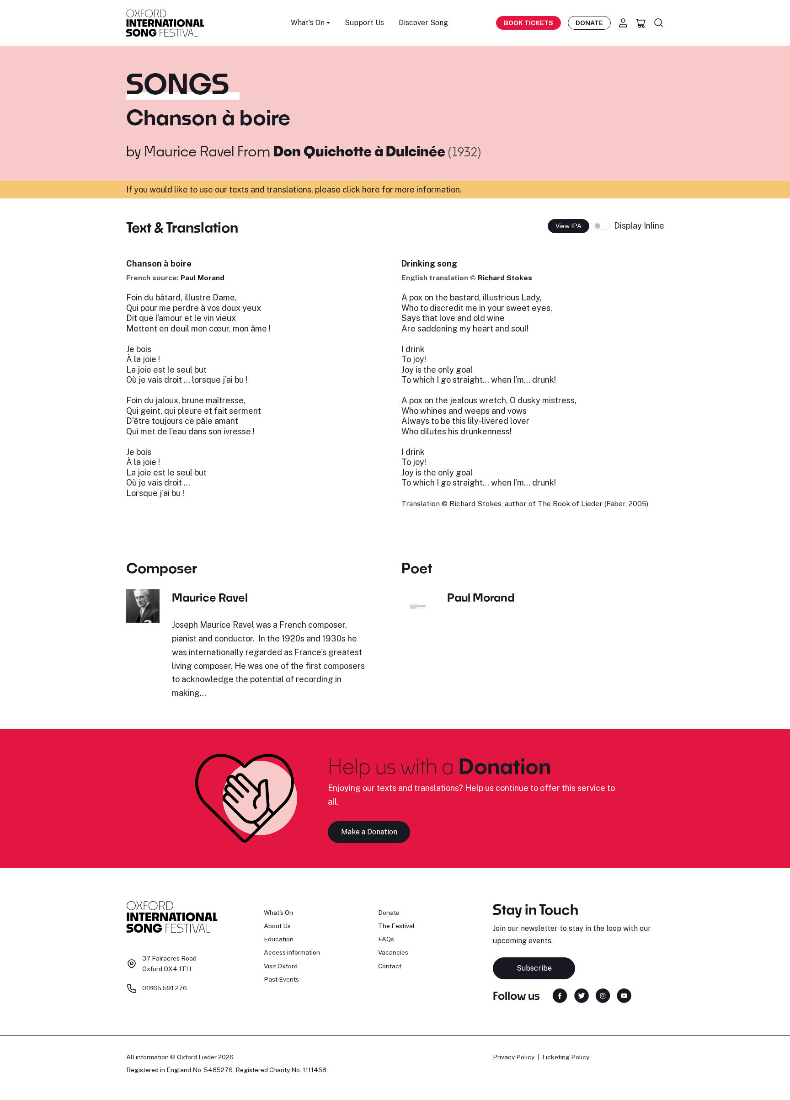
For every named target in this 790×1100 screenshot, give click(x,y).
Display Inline (639, 225)
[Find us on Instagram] (602, 995)
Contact (389, 966)
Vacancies (393, 952)
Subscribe (534, 968)
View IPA (568, 226)
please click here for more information (387, 189)
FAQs (386, 939)
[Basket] (640, 23)
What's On (278, 912)
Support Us (364, 22)
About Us (277, 925)
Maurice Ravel (189, 151)
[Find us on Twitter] (581, 995)
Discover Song (423, 22)
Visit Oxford (281, 966)
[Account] (623, 22)
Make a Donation (369, 832)
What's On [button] (308, 22)
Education (279, 939)
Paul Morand (202, 277)
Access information (292, 952)
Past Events (281, 979)
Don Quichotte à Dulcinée (360, 151)
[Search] (658, 22)
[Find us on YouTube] (624, 995)
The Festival (396, 925)
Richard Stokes (505, 277)
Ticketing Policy (565, 1057)
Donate (589, 23)
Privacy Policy (513, 1057)
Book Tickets (528, 23)
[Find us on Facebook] (559, 995)
